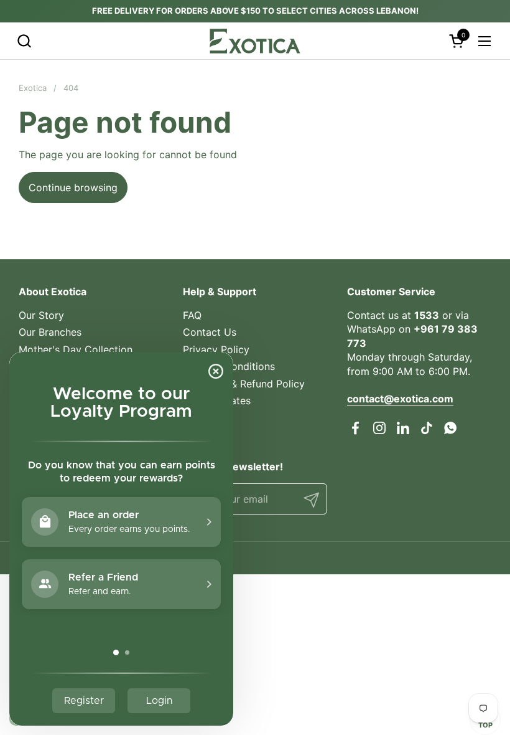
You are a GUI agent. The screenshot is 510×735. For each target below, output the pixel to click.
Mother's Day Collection (75, 349)
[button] (24, 41)
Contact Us (209, 332)
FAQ (192, 315)
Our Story (41, 315)
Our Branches (50, 332)
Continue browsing (73, 187)
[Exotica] (255, 41)
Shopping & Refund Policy (244, 383)
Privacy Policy (216, 349)
